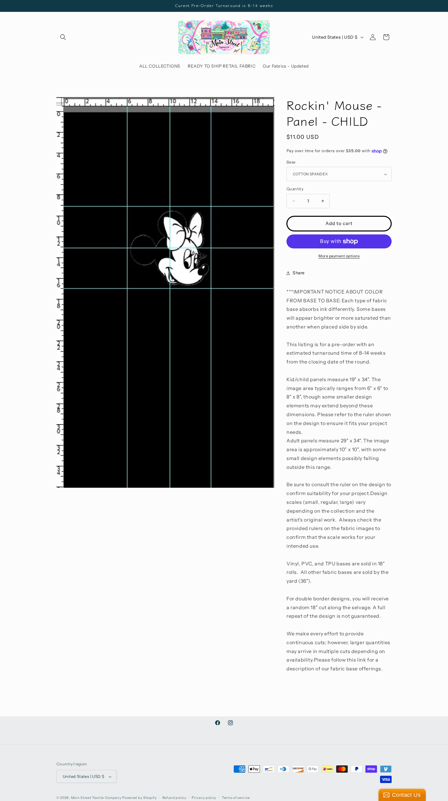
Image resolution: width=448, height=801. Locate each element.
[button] (63, 37)
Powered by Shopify (139, 798)
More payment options (339, 256)
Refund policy (174, 798)
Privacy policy (204, 798)
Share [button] (299, 273)
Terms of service (236, 798)
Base (291, 162)
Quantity (295, 188)
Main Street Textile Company (96, 798)
